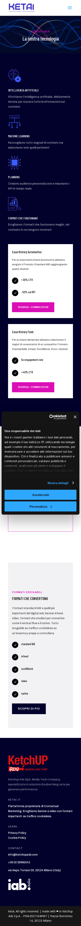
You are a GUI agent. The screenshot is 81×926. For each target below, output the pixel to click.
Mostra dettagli (58, 482)
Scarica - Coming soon (33, 307)
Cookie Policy (17, 837)
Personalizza (38, 506)
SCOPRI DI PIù (29, 708)
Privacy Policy (17, 832)
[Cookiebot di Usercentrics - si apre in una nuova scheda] (50, 417)
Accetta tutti (40, 495)
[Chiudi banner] (75, 417)
